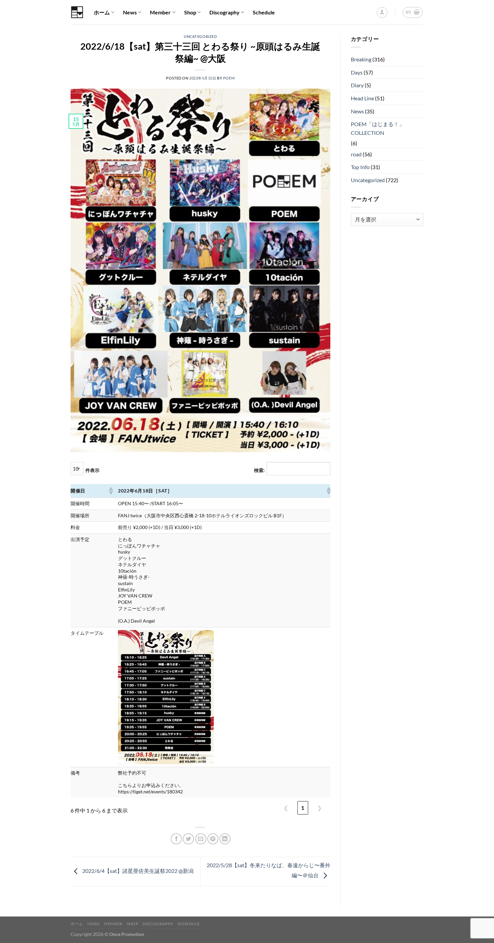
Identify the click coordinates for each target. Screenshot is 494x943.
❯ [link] (319, 807)
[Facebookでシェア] (176, 838)
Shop (190, 12)
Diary (357, 85)
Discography (224, 12)
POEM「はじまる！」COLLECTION (377, 128)
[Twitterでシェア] (188, 838)
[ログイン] (382, 12)
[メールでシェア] (200, 838)
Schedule (264, 12)
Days (357, 72)
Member (160, 12)
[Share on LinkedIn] (225, 838)
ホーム (102, 12)
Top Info (360, 167)
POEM (229, 78)
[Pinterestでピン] (212, 838)
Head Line (362, 98)
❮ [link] (286, 807)
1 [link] (302, 807)
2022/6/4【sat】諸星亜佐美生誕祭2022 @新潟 (137, 871)
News (130, 12)
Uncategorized (200, 36)
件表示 (92, 470)
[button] (111, 491)
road (356, 154)
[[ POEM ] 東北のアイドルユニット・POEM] (77, 12)
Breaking (361, 59)
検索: (259, 470)
